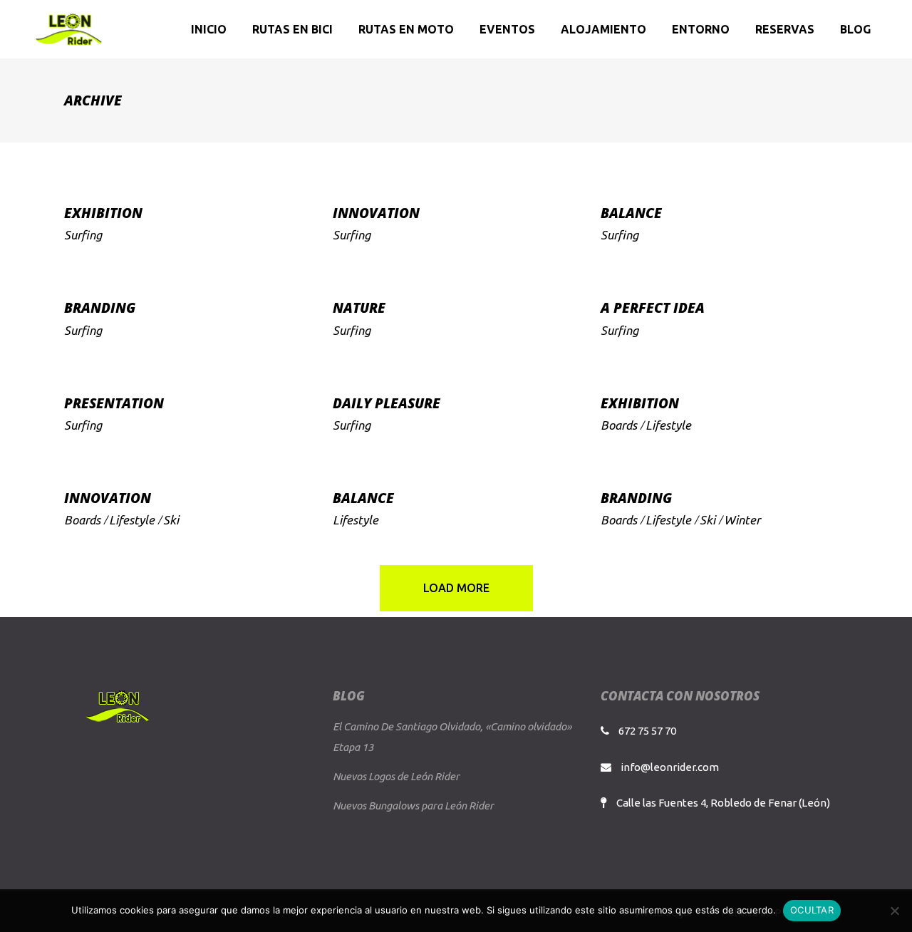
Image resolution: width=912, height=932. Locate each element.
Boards (619, 425)
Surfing (83, 235)
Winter (742, 520)
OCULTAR (812, 910)
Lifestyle (668, 425)
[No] (894, 910)
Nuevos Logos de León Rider (396, 776)
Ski (171, 520)
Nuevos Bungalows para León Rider (413, 805)
